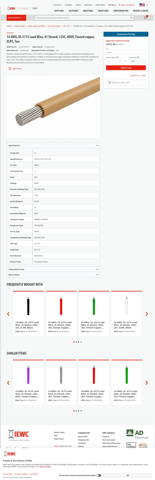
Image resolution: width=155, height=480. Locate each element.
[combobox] (142, 4)
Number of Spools (113, 58)
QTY (107, 49)
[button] (142, 4)
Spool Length (135, 58)
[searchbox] (114, 61)
